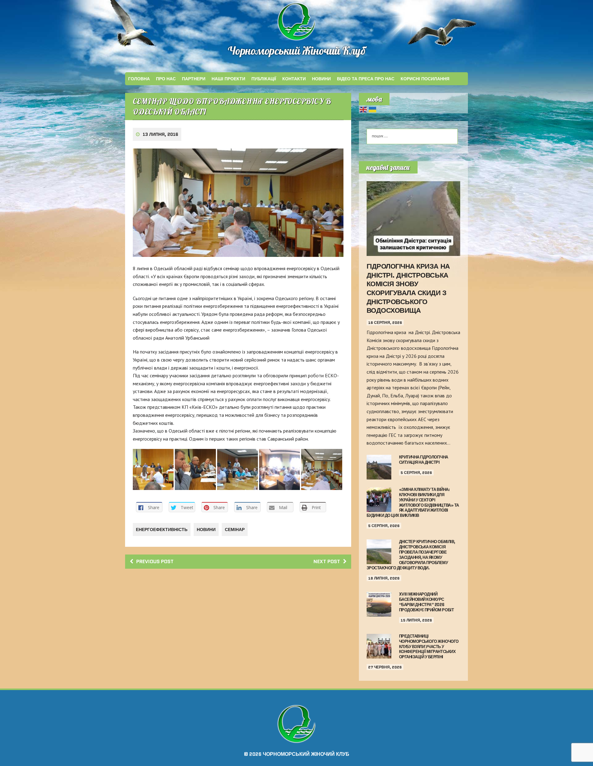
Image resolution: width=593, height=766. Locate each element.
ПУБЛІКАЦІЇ (263, 79)
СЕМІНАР (235, 529)
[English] (364, 109)
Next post (326, 561)
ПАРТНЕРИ (193, 79)
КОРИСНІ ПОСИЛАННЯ (425, 79)
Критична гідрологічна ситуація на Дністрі (423, 459)
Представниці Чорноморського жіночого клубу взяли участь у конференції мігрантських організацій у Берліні (429, 646)
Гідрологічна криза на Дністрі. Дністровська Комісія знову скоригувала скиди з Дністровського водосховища (408, 288)
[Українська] (373, 109)
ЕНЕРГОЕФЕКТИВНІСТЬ (161, 529)
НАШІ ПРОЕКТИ (228, 79)
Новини (321, 79)
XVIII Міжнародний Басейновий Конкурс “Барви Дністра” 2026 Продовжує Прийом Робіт (426, 602)
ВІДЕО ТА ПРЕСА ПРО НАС (365, 79)
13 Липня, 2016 (160, 134)
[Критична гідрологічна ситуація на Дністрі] (379, 475)
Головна (139, 79)
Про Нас (166, 79)
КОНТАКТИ (294, 79)
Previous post (155, 561)
